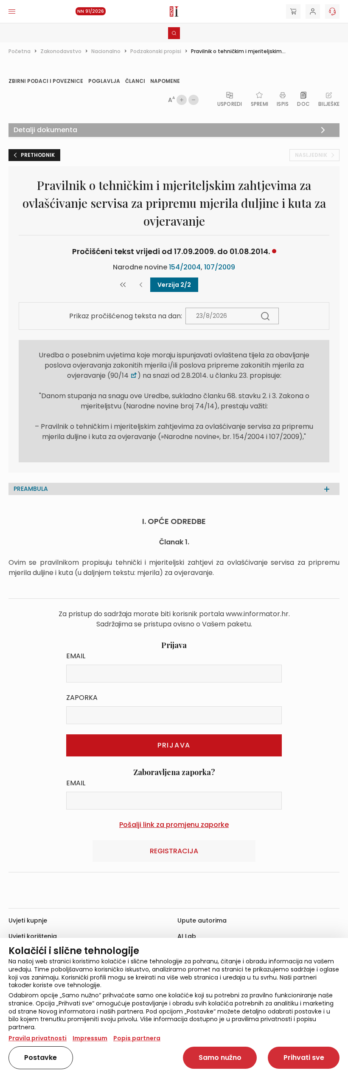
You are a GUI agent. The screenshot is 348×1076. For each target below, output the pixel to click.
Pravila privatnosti (37, 1038)
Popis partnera (136, 1038)
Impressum (90, 1038)
